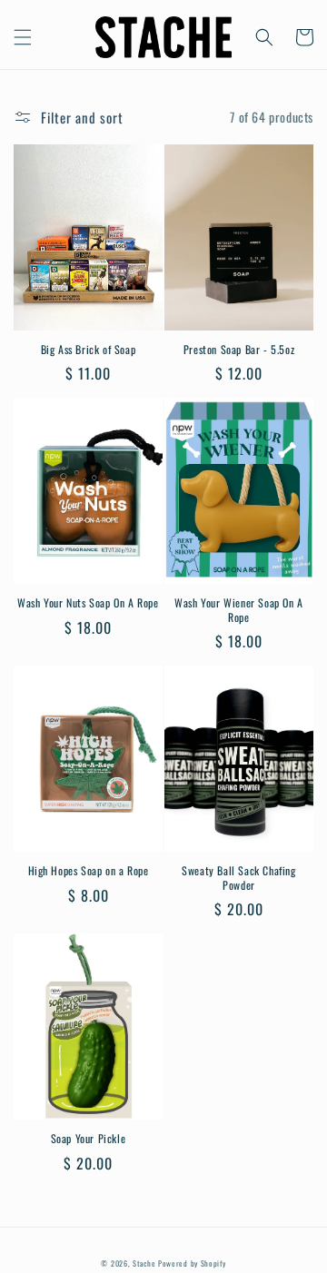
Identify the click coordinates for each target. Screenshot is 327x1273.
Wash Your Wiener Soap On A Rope (238, 610)
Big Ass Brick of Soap (88, 349)
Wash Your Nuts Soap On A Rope (87, 603)
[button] (23, 37)
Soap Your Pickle (88, 1138)
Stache (144, 1263)
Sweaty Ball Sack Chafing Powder (238, 877)
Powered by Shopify (192, 1263)
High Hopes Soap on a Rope (88, 870)
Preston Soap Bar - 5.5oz (238, 349)
